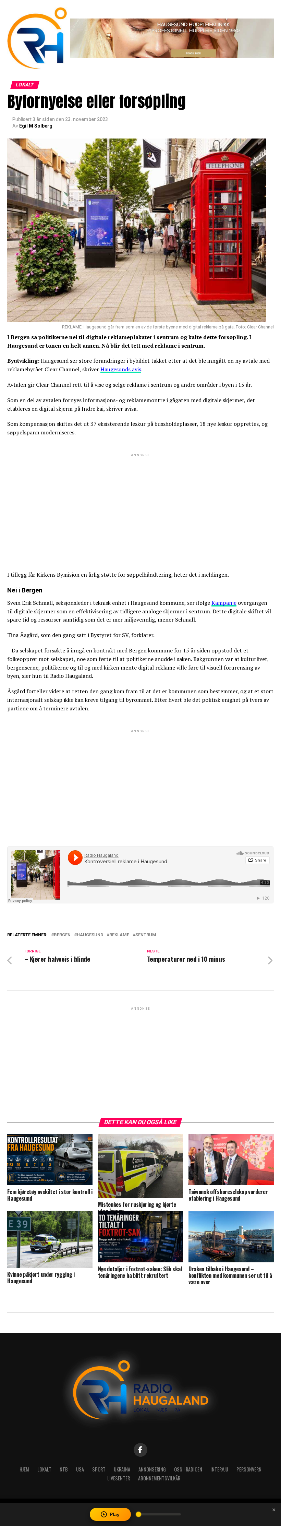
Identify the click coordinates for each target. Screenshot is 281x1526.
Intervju (219, 1469)
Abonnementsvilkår (159, 1478)
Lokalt (44, 1469)
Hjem (24, 1469)
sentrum (145, 935)
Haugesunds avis (120, 369)
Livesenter (118, 1478)
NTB (64, 1469)
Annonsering (152, 1469)
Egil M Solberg (35, 126)
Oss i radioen (188, 1469)
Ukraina (122, 1469)
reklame (119, 935)
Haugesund (90, 935)
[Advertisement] (140, 506)
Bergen (62, 935)
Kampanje (223, 602)
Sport (99, 1469)
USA (80, 1469)
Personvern (248, 1469)
